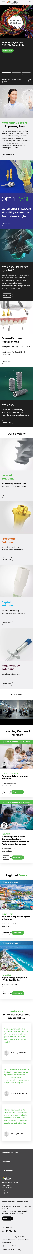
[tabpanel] (16, 40)
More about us (8, 154)
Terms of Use (5, 1236)
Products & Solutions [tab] (16, 74)
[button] (30, 81)
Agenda (6, 792)
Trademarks (21, 1239)
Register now (17, 792)
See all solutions (16, 694)
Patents (27, 1239)
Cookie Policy (21, 1236)
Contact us (7, 1218)
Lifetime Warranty (6, 1242)
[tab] (6, 73)
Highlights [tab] (23, 74)
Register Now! (7, 50)
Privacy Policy (13, 1236)
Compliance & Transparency (9, 1239)
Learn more (7, 224)
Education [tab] (4, 74)
